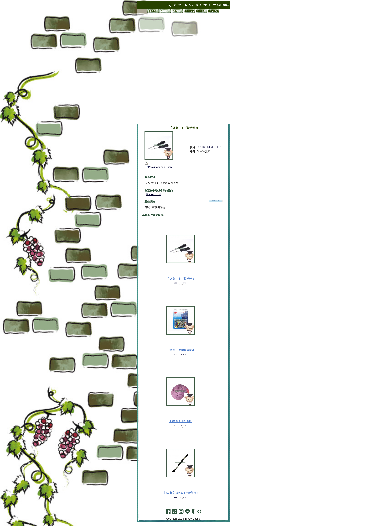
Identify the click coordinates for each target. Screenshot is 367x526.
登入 (191, 5)
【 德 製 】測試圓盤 (180, 421)
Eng (169, 5)
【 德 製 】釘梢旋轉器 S (180, 278)
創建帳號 (205, 5)
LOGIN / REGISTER (209, 147)
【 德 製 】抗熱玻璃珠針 (180, 350)
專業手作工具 (153, 194)
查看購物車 (222, 5)
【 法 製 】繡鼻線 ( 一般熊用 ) (180, 492)
